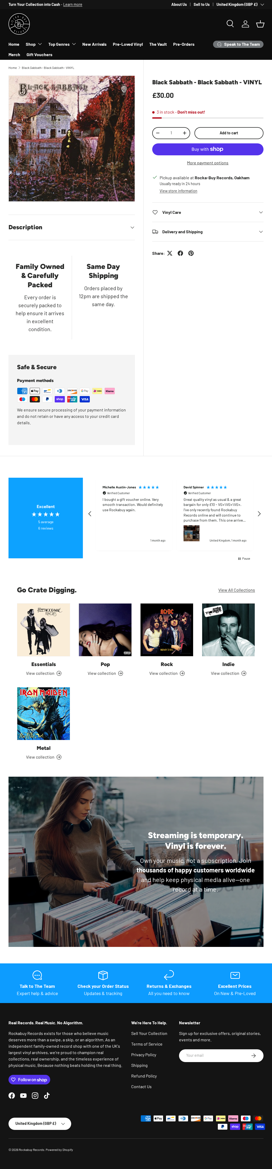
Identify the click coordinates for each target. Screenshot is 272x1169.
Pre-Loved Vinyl (128, 44)
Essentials (43, 664)
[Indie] (228, 630)
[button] (260, 24)
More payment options (207, 162)
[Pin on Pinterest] (191, 253)
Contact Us (141, 1086)
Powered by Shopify (59, 1149)
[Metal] (43, 713)
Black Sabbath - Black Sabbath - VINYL (48, 67)
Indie (228, 664)
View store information (178, 191)
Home (13, 44)
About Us (179, 4)
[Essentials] (43, 630)
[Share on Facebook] (180, 253)
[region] (174, 513)
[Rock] (167, 630)
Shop (31, 44)
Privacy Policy (143, 1054)
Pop (105, 664)
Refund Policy (144, 1075)
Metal (43, 748)
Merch (14, 54)
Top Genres (59, 44)
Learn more (72, 4)
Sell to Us (202, 4)
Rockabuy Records (31, 1149)
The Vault (158, 44)
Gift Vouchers (39, 54)
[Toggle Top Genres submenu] (74, 44)
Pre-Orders (183, 44)
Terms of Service (147, 1043)
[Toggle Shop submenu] (40, 44)
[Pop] (105, 630)
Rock (167, 664)
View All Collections (236, 589)
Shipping (139, 1065)
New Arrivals (94, 44)
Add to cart (229, 133)
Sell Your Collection (149, 1033)
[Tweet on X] (169, 253)
